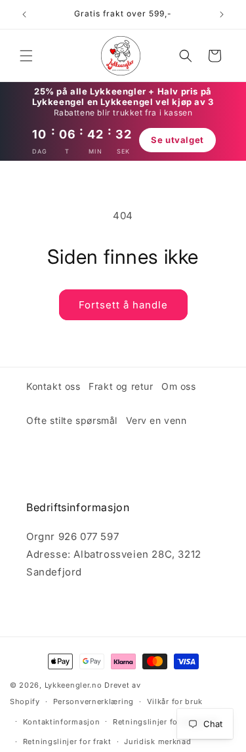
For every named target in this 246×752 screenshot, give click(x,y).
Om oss (178, 386)
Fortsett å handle (123, 305)
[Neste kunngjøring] (221, 14)
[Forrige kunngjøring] (24, 14)
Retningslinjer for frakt (67, 741)
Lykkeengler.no (73, 685)
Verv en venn (156, 420)
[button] (26, 55)
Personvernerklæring (93, 701)
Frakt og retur (121, 386)
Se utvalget (177, 140)
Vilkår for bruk (175, 701)
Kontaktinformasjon (61, 721)
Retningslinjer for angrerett (166, 721)
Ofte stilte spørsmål (71, 420)
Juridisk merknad (157, 741)
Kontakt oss (53, 386)
